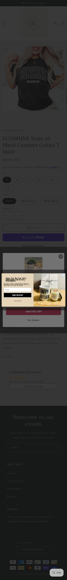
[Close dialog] (63, 275)
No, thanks (17, 301)
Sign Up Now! (17, 295)
